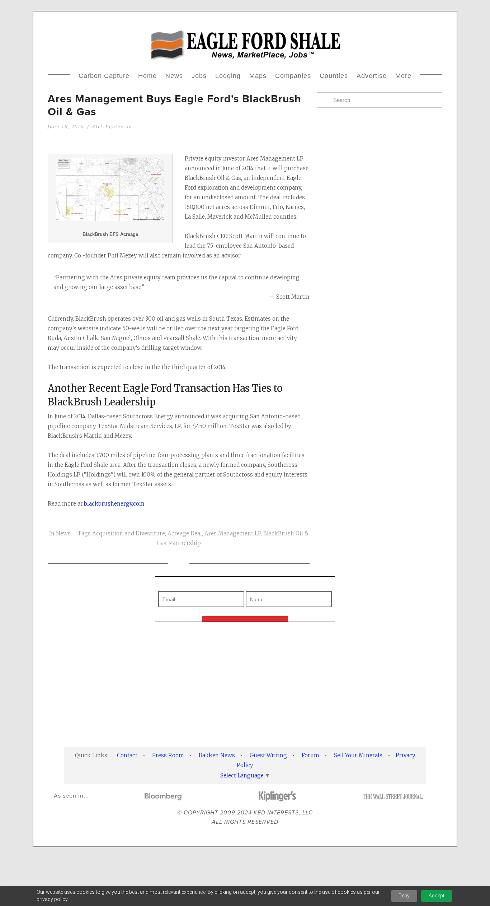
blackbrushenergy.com (114, 503)
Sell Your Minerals (358, 755)
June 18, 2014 (66, 126)
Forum (310, 755)
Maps (258, 75)
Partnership (185, 543)
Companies (293, 75)
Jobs (199, 75)
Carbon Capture (104, 75)
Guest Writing (268, 755)
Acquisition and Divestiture (128, 533)
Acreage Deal (185, 533)
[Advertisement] (379, 400)
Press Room (168, 755)
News (174, 75)
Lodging (228, 75)
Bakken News (217, 755)
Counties (334, 75)
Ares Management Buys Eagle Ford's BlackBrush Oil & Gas (174, 105)
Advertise (372, 75)
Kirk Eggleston (112, 126)
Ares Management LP (232, 533)
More (403, 75)
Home (147, 75)
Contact (127, 755)
